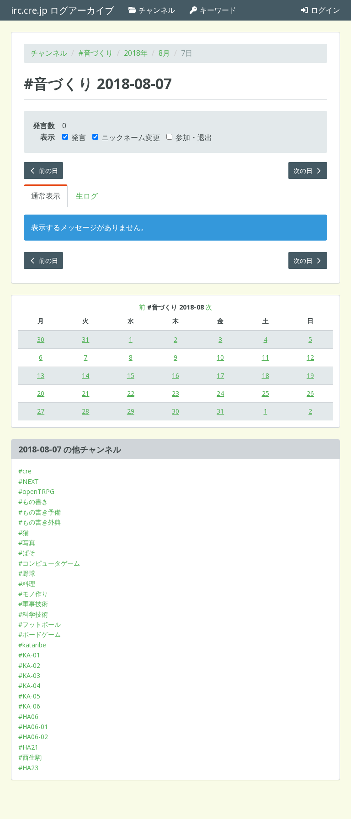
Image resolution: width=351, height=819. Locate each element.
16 (175, 375)
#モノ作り (33, 593)
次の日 (303, 170)
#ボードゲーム (39, 634)
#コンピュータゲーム (49, 563)
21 (85, 393)
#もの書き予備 (39, 512)
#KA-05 (29, 696)
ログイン (324, 10)
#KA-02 (29, 665)
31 (85, 339)
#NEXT (28, 481)
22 (130, 393)
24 (220, 393)
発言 (78, 137)
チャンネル (156, 10)
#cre (25, 471)
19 (310, 375)
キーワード (217, 10)
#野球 (26, 573)
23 (175, 393)
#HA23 (28, 767)
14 (85, 375)
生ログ (87, 196)
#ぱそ (26, 552)
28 (85, 411)
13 (40, 375)
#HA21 (28, 747)
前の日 (47, 170)
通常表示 (45, 196)
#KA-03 (29, 675)
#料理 (26, 583)
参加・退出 (194, 137)
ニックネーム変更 (130, 137)
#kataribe (32, 644)
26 (310, 393)
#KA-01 (29, 655)
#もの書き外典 (39, 522)
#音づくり (95, 53)
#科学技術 (33, 614)
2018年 (136, 53)
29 (130, 411)
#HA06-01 (33, 726)
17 (220, 375)
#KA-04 (29, 685)
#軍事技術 (33, 603)
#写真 (26, 542)
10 (220, 357)
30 (40, 339)
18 (265, 375)
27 (40, 411)
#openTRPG (36, 491)
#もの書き (33, 501)
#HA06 (28, 716)
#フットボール (39, 624)
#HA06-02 (33, 736)
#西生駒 (30, 757)
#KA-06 (29, 706)
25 (265, 393)
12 (310, 357)
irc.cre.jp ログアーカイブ (62, 10)
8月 (164, 53)
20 (40, 393)
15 (130, 375)
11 (265, 357)
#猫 (23, 532)
